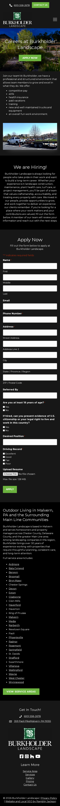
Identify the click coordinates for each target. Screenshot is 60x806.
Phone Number (13, 313)
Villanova (14, 666)
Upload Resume (13, 469)
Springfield (15, 649)
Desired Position (14, 436)
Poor (8, 463)
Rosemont (15, 645)
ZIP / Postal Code (12, 382)
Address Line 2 (11, 349)
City (5, 360)
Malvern (13, 617)
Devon (12, 588)
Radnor (13, 641)
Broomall (14, 576)
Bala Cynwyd (16, 568)
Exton (12, 592)
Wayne (13, 674)
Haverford (15, 605)
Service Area (30, 771)
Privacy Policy (49, 798)
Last (5, 293)
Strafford (14, 657)
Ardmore (14, 564)
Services (30, 774)
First (5, 271)
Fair (7, 460)
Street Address (11, 338)
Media (12, 621)
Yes (7, 407)
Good (8, 457)
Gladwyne (15, 597)
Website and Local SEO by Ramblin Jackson (30, 801)
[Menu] (54, 19)
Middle (6, 282)
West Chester (16, 678)
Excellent (10, 453)
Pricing (30, 781)
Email (6, 300)
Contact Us (30, 784)
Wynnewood (16, 682)
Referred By (10, 389)
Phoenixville (16, 637)
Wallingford (16, 670)
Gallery (30, 778)
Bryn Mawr (15, 580)
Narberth (14, 625)
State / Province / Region (16, 371)
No (7, 410)
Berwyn (13, 572)
